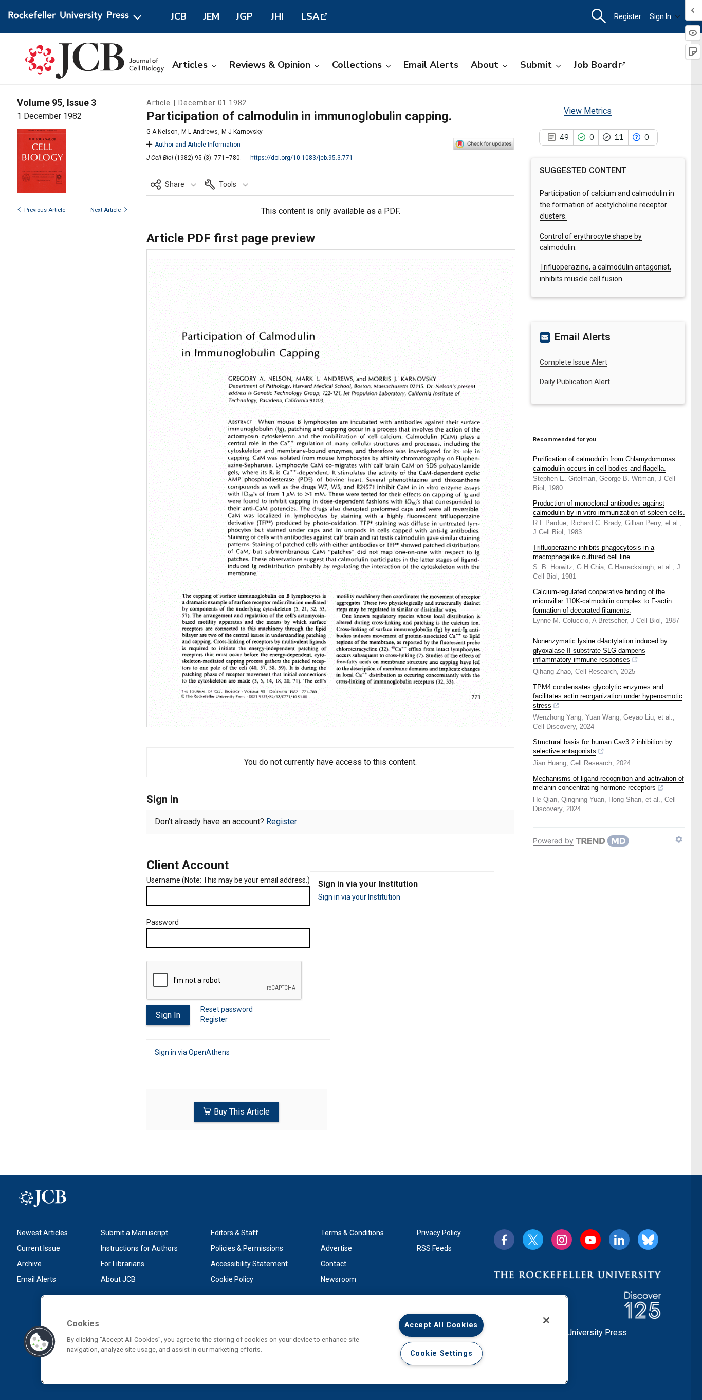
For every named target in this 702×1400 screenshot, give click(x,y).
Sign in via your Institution (359, 897)
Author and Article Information (198, 144)
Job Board (595, 64)
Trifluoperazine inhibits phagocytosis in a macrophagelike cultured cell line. (593, 552)
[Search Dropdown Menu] (599, 16)
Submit (536, 64)
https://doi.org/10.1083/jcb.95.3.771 (301, 157)
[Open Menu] (76, 16)
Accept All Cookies (441, 1325)
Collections (357, 64)
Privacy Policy (439, 1233)
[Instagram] (561, 1239)
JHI (277, 16)
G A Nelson (162, 131)
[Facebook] (504, 1239)
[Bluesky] (648, 1239)
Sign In (660, 16)
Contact (333, 1264)
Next (105, 210)
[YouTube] (590, 1239)
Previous (44, 210)
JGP (244, 16)
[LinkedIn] (619, 1239)
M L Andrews (199, 131)
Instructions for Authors (139, 1248)
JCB (179, 16)
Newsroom (338, 1279)
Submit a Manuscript (134, 1233)
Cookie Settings (441, 1353)
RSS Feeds (434, 1248)
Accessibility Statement (249, 1264)
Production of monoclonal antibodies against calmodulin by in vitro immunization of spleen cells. (609, 507)
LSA (310, 16)
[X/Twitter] (533, 1239)
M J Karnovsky (242, 131)
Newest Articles (42, 1233)
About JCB (118, 1279)
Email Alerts (430, 64)
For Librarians (122, 1264)
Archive (29, 1264)
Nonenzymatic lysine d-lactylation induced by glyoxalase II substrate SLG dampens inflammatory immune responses (600, 650)
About (484, 64)
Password (162, 922)
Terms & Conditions (352, 1233)
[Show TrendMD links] (679, 839)
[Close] (546, 1320)
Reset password (226, 1009)
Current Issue (38, 1248)
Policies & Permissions (247, 1248)
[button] (173, 184)
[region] (304, 1339)
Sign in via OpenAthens (192, 1052)
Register (627, 16)
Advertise (336, 1248)
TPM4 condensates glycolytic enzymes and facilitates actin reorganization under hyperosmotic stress (607, 696)
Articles (190, 64)
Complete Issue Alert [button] (573, 362)
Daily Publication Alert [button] (575, 382)
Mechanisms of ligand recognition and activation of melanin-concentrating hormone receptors (608, 783)
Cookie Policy (232, 1279)
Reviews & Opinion (269, 64)
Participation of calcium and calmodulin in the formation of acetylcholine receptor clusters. (607, 205)
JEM (211, 16)
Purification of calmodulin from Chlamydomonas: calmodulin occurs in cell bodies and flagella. (605, 463)
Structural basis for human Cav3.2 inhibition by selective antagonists (602, 746)
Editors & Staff (234, 1233)
